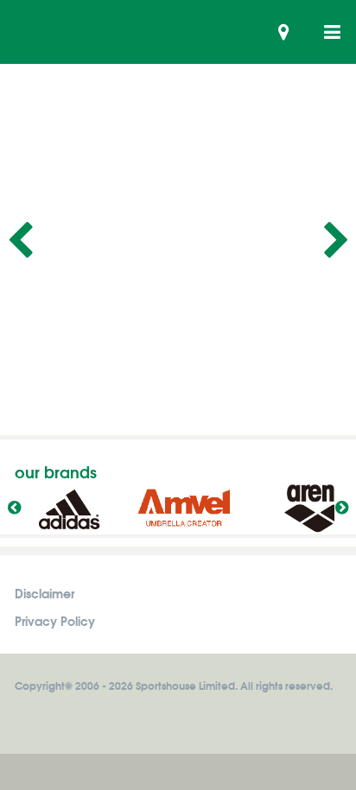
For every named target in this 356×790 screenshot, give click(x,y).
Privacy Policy (55, 620)
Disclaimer (44, 593)
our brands (56, 471)
